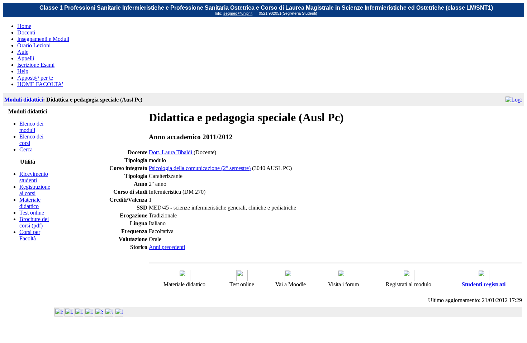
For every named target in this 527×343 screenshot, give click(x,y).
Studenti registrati (483, 284)
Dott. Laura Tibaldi (171, 152)
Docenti (26, 32)
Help (22, 71)
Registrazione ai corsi (34, 190)
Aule (22, 52)
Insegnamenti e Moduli (43, 39)
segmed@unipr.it (237, 13)
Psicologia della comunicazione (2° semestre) (200, 168)
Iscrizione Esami (35, 65)
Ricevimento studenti (33, 177)
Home (24, 26)
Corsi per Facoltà (29, 235)
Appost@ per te (35, 78)
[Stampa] (119, 314)
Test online (31, 213)
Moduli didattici (23, 100)
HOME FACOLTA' (40, 84)
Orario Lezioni (34, 45)
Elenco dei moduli (31, 127)
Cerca (26, 149)
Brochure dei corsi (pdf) (34, 222)
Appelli (25, 58)
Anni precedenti (167, 247)
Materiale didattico (30, 203)
